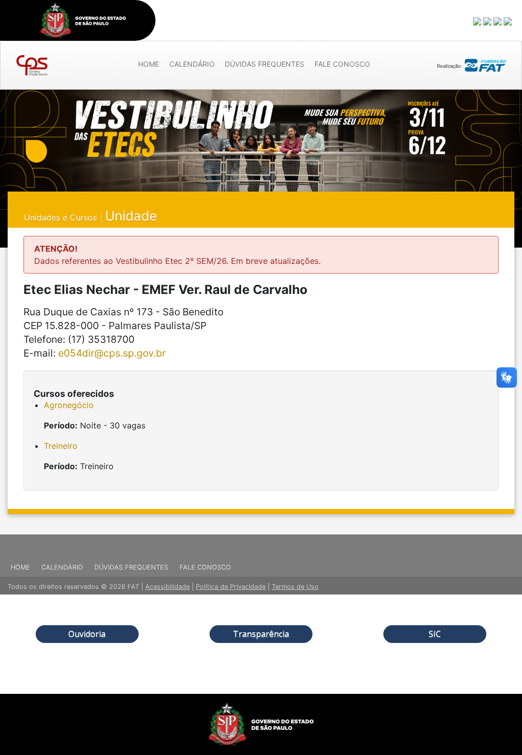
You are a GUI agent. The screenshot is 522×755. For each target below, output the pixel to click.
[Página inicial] (31, 65)
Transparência (261, 633)
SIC (435, 633)
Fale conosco (342, 64)
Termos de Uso (295, 586)
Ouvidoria (87, 633)
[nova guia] (508, 20)
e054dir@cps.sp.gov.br (112, 353)
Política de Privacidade (231, 586)
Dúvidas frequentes (264, 64)
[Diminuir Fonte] (487, 20)
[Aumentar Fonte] (477, 20)
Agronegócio (69, 405)
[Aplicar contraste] (498, 20)
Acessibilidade (167, 586)
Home (148, 64)
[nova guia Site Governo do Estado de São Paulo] (83, 20)
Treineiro (60, 446)
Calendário (192, 64)
